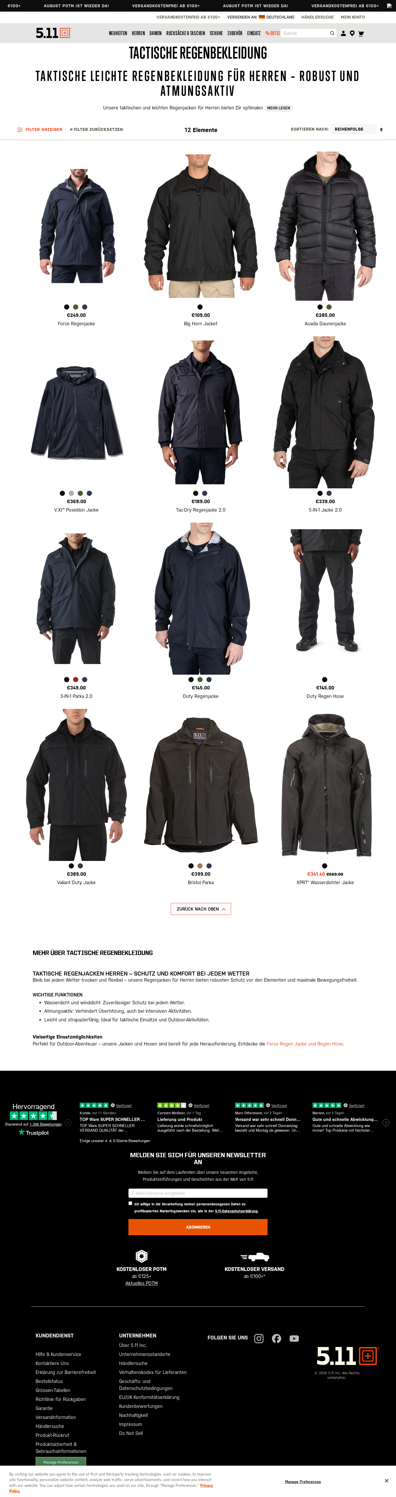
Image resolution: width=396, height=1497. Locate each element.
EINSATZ (254, 33)
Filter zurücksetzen (98, 129)
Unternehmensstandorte (144, 1354)
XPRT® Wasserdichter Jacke (325, 882)
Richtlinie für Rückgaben (61, 1399)
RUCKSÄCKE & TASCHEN (185, 33)
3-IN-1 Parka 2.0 (76, 696)
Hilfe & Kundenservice (58, 1354)
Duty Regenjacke (201, 696)
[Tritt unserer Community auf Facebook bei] (276, 1339)
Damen (156, 33)
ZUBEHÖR (235, 33)
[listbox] (76, 308)
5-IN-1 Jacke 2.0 (325, 510)
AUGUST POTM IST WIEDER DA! (41, 5)
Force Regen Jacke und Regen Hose (305, 1044)
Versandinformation (56, 1417)
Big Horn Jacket (200, 323)
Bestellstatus (49, 1381)
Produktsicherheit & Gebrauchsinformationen (61, 1448)
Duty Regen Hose (325, 696)
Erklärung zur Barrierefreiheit (66, 1372)
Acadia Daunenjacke (325, 323)
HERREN (138, 33)
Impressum (130, 1424)
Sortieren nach (309, 129)
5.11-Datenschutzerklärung (236, 1211)
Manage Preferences (61, 1462)
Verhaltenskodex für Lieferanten (153, 1372)
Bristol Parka (201, 882)
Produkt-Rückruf (52, 1435)
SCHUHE (216, 33)
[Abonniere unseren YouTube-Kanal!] (294, 1339)
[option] (66, 307)
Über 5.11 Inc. (133, 1345)
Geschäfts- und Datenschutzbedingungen (145, 1385)
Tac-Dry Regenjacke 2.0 (201, 510)
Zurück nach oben (198, 908)
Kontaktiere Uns (52, 1363)
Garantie (44, 1408)
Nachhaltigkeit (133, 1415)
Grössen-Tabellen (53, 1390)
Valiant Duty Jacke (76, 882)
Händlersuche (50, 1426)
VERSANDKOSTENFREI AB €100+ (131, 5)
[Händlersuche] (352, 33)
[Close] (386, 1480)
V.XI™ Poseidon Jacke (76, 510)
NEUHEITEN (118, 33)
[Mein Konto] (343, 33)
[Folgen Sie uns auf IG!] (259, 1339)
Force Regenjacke (76, 323)
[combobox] (308, 33)
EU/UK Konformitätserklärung (149, 1397)
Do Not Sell (131, 1433)
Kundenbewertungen (141, 1406)
